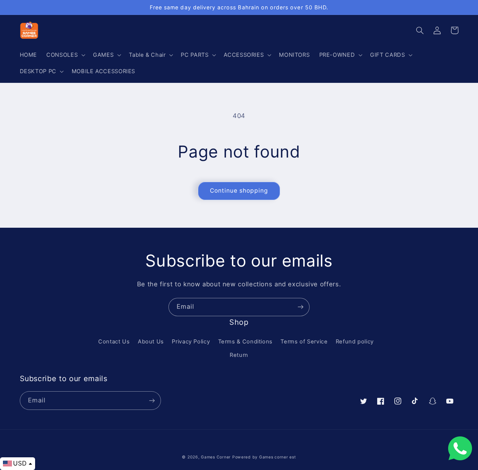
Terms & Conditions (245, 341)
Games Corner (216, 457)
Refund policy (355, 341)
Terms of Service (304, 341)
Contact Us (114, 341)
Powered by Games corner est (264, 457)
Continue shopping (239, 190)
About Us (151, 341)
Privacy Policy (191, 341)
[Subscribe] (300, 307)
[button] (65, 55)
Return (239, 355)
